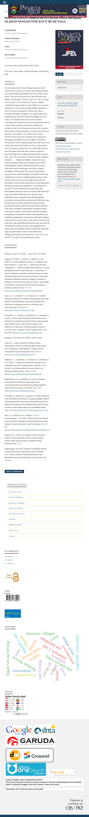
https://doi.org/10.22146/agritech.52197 (20, 391)
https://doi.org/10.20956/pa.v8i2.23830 (23, 65)
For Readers (9, 556)
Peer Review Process (17, 514)
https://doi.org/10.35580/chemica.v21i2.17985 (30, 410)
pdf (60, 74)
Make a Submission (14, 471)
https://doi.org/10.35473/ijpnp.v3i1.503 (19, 310)
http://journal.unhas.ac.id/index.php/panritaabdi (24, 291)
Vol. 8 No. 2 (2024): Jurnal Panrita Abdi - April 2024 (40, 12)
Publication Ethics (16, 508)
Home (7, 12)
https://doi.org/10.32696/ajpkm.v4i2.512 (20, 354)
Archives (14, 12)
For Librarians (10, 563)
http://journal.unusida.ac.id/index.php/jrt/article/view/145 (27, 430)
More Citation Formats (69, 185)
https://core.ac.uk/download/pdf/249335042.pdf (23, 374)
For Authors (9, 560)
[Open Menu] (4, 2)
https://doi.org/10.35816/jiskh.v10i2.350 (27, 332)
